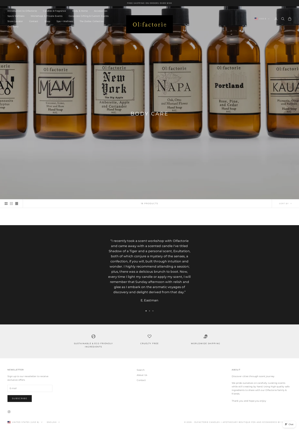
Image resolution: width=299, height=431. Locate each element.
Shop (47, 21)
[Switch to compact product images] (16, 203)
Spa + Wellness (65, 21)
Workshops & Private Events (46, 16)
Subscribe (19, 398)
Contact (33, 21)
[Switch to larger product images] (6, 203)
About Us (142, 375)
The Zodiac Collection (92, 21)
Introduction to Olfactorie (22, 10)
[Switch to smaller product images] (11, 203)
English (52, 422)
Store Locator (15, 21)
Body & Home (80, 10)
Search (141, 370)
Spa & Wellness (15, 16)
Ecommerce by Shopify (277, 422)
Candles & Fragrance (54, 10)
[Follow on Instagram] (9, 411)
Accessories (100, 10)
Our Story (13, 26)
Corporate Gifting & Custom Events (89, 16)
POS (253, 422)
